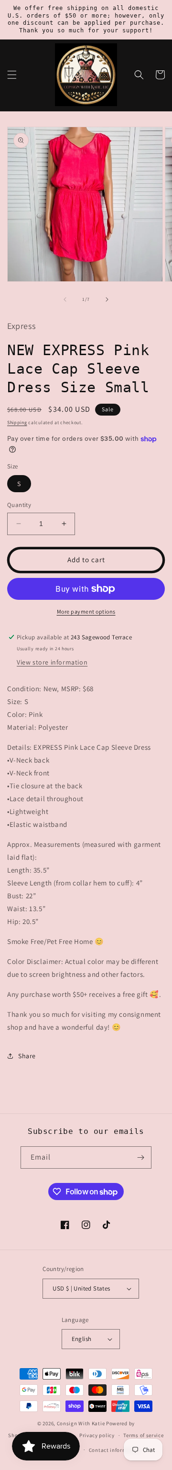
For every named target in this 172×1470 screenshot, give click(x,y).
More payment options (86, 611)
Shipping (17, 422)
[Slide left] (64, 299)
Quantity (19, 505)
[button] (11, 74)
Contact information (114, 1450)
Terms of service (143, 1435)
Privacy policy (97, 1435)
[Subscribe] (140, 1157)
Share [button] (27, 1056)
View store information (52, 662)
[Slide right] (107, 299)
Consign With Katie (81, 1423)
